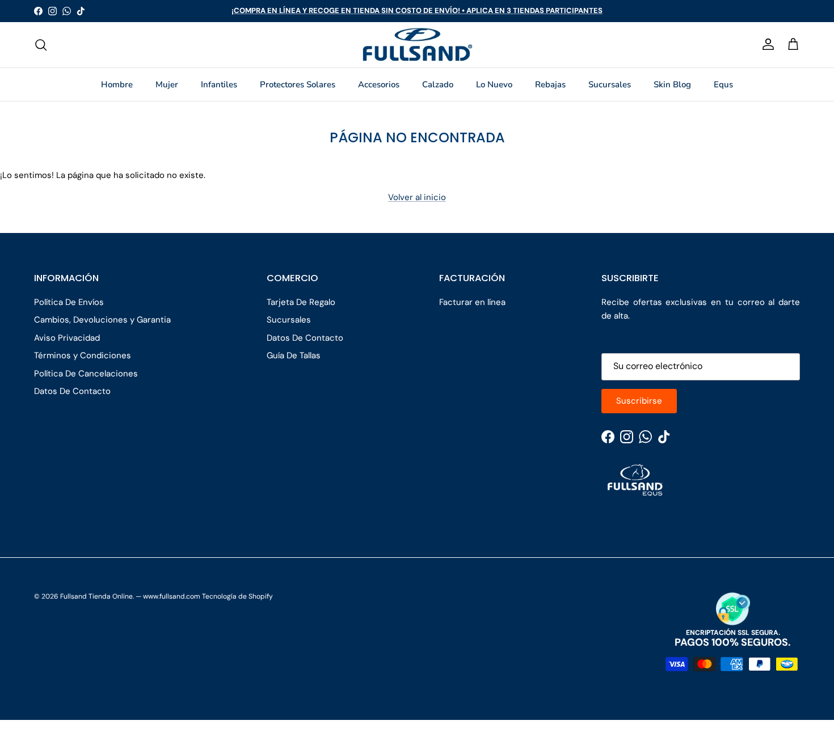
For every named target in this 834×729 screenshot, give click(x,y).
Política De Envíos (69, 302)
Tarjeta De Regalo (301, 302)
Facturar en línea (472, 302)
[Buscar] (41, 45)
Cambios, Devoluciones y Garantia (102, 319)
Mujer (166, 84)
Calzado (437, 84)
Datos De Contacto (72, 391)
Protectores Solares (297, 84)
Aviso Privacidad (67, 338)
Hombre (117, 84)
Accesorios (378, 84)
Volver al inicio (417, 197)
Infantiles (219, 84)
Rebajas (550, 84)
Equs (723, 84)
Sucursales (609, 84)
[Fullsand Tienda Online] (417, 45)
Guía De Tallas (294, 355)
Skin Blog (672, 84)
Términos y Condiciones (82, 355)
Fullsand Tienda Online (96, 596)
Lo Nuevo (494, 84)
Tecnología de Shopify (237, 596)
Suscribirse (639, 400)
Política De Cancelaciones (86, 373)
